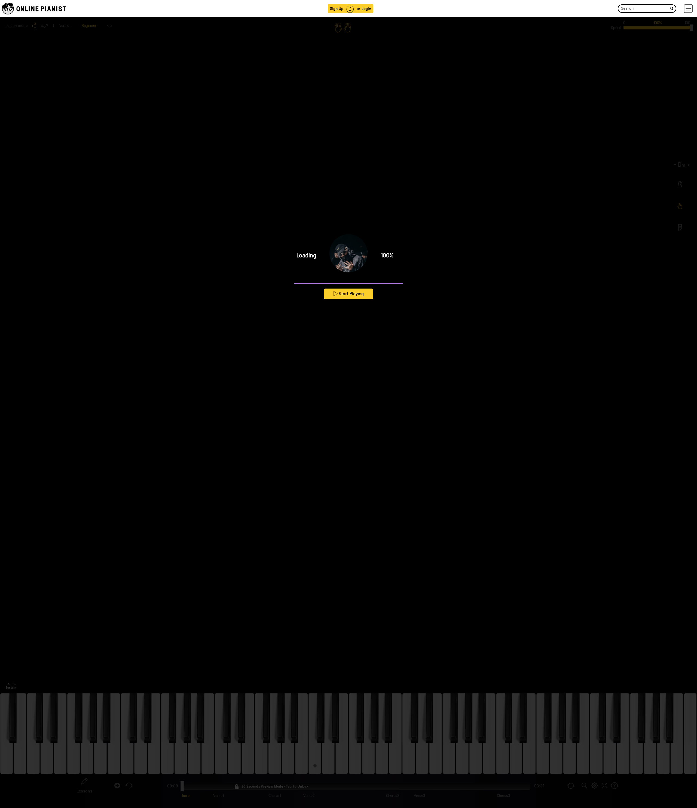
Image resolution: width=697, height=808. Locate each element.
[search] (672, 8)
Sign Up (336, 8)
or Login (364, 8)
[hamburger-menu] (688, 8)
